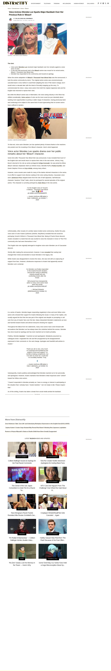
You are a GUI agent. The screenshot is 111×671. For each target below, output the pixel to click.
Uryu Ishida (28, 168)
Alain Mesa (42, 183)
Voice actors (25, 97)
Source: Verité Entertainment (17, 140)
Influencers (67, 3)
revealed (47, 252)
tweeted (22, 336)
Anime (22, 8)
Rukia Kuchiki (57, 166)
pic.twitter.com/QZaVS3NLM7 (37, 286)
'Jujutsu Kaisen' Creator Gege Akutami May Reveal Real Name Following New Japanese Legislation (35, 427)
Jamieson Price (16, 177)
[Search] (98, 3)
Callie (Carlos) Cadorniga (24, 18)
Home (9, 8)
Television (47, 3)
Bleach (27, 8)
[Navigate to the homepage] (15, 3)
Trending (57, 3)
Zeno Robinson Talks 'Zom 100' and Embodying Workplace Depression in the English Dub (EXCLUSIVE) (37, 423)
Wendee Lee (23, 67)
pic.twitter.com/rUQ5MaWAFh (37, 193)
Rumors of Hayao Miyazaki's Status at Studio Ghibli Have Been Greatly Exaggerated (31, 431)
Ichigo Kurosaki (44, 163)
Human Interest (79, 3)
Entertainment (36, 3)
